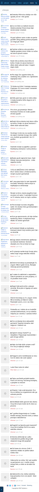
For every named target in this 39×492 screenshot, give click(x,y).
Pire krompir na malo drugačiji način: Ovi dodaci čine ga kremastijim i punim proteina (24, 207)
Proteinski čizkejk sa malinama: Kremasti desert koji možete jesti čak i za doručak (24, 230)
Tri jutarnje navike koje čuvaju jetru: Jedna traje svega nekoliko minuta (24, 252)
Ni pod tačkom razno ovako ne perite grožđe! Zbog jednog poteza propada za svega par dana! (23, 40)
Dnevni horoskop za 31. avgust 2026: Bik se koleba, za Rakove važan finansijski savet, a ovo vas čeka (23, 300)
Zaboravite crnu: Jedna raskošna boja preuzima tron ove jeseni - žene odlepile (23, 476)
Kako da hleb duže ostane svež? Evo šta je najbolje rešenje (22, 345)
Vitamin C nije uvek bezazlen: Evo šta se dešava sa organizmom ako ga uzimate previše (23, 392)
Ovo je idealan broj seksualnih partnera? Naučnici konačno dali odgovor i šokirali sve (22, 323)
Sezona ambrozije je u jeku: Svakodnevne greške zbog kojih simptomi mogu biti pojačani (21, 439)
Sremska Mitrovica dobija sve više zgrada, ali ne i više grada (23, 16)
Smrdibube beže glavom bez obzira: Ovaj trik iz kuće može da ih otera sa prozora (23, 404)
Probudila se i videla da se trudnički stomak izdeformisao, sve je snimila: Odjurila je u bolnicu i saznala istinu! (23, 311)
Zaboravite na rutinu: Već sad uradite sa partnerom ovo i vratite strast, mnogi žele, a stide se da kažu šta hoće (23, 463)
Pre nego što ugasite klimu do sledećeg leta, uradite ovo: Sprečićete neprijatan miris (24, 77)
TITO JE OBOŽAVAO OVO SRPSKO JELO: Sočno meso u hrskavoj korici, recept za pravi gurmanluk (23, 172)
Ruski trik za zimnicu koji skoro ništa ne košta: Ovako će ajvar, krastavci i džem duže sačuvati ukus (24, 123)
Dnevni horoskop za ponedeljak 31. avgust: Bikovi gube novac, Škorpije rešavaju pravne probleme (23, 265)
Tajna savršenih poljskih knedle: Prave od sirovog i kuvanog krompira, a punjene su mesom (23, 380)
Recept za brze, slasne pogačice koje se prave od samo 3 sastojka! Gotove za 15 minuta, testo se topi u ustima (23, 195)
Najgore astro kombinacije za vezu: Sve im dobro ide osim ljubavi (23, 357)
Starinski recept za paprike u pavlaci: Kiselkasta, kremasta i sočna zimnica (23, 148)
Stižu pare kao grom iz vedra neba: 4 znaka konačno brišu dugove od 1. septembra (23, 100)
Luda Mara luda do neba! (19, 367)
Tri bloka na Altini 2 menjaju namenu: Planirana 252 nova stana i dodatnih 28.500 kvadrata (23, 88)
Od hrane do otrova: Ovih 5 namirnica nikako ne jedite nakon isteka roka (22, 450)
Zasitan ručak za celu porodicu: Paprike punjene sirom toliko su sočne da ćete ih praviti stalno (24, 51)
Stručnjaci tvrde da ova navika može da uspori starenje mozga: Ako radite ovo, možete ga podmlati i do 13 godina (23, 136)
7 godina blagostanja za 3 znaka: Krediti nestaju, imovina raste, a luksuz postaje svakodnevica (24, 415)
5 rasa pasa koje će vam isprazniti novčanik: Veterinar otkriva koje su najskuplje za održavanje (23, 183)
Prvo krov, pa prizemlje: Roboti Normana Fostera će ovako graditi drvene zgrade (22, 112)
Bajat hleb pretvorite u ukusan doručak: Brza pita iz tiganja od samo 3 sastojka (23, 288)
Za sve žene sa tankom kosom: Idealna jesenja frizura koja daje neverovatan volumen (22, 28)
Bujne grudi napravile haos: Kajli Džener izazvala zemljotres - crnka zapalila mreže (22, 160)
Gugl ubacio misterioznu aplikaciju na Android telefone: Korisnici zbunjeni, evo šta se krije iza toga (23, 242)
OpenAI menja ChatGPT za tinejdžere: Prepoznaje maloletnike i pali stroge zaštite (23, 335)
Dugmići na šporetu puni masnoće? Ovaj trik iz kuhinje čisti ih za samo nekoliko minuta (23, 427)
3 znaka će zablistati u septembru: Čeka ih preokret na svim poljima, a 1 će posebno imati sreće (23, 276)
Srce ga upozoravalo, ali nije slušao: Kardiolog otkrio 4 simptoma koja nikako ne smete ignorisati (24, 218)
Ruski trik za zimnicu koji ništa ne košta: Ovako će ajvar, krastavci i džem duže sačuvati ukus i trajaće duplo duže (22, 64)
